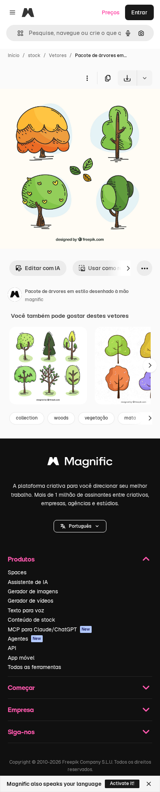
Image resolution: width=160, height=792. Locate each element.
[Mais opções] (87, 78)
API (12, 648)
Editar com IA (42, 268)
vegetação (96, 418)
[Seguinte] (128, 268)
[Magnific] (80, 463)
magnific (34, 299)
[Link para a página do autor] (15, 296)
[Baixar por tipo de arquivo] (144, 78)
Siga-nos (21, 732)
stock (34, 55)
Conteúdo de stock (31, 619)
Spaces (17, 572)
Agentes (24, 638)
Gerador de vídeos (30, 600)
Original (50, 103)
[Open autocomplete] (17, 33)
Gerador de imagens (33, 591)
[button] (80, 526)
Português (80, 526)
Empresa (21, 709)
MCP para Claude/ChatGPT (49, 629)
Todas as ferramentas (34, 667)
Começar (21, 687)
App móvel (21, 657)
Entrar (139, 12)
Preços (111, 12)
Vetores (57, 55)
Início (13, 55)
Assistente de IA (28, 582)
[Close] (148, 784)
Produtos (21, 559)
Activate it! (122, 783)
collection (27, 418)
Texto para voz (26, 610)
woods (61, 418)
